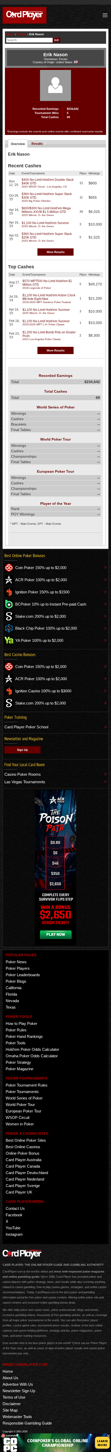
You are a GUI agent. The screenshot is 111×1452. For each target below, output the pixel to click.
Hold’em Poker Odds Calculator (32, 1049)
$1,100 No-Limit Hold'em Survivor (45, 223)
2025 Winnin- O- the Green (38, 215)
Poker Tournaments (22, 1091)
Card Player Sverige (23, 1185)
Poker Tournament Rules (26, 1085)
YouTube (13, 1228)
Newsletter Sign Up (19, 1391)
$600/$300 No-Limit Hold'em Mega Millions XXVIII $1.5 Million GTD (46, 210)
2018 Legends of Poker (36, 287)
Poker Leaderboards (23, 975)
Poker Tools (16, 1043)
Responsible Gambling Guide (27, 1423)
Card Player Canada (23, 1166)
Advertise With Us (18, 1384)
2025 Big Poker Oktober (36, 200)
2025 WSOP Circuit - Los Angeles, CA (44, 186)
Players (22, 34)
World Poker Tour (20, 1104)
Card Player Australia (23, 1160)
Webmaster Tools (17, 1416)
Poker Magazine (19, 1069)
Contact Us (15, 1208)
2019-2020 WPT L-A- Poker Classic (43, 324)
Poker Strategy (18, 1062)
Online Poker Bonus (22, 1153)
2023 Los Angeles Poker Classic (41, 339)
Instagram (14, 1234)
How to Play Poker (21, 1023)
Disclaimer (12, 1403)
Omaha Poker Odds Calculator (32, 1056)
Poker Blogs (16, 981)
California (13, 988)
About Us (10, 1378)
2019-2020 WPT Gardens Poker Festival (46, 302)
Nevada (12, 1000)
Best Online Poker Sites (26, 1140)
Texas (11, 1007)
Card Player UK (19, 1192)
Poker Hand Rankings (24, 1036)
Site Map (10, 1410)
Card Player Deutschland (27, 1172)
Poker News (16, 962)
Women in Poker (20, 1124)
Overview (18, 144)
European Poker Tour (23, 1111)
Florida (11, 994)
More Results (56, 252)
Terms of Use (14, 1397)
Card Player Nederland (25, 1179)
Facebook (14, 1215)
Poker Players (18, 968)
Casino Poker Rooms (22, 774)
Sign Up (22, 749)
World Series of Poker (24, 1098)
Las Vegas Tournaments (24, 782)
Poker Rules (16, 1030)
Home (10, 34)
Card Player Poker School (26, 727)
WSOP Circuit (17, 1117)
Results (37, 144)
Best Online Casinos (23, 1147)
